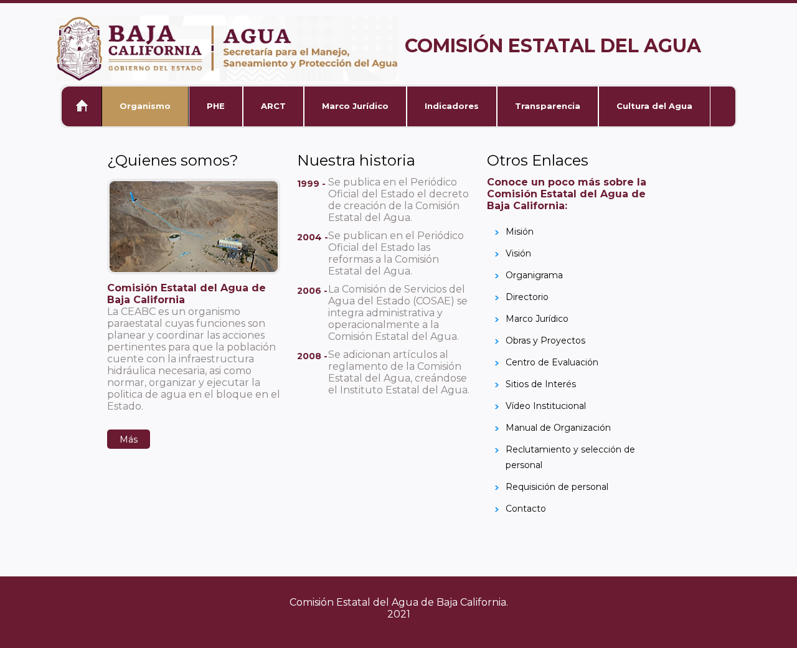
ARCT (273, 106)
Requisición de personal (557, 486)
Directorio (527, 297)
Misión (520, 231)
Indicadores (452, 106)
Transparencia (547, 106)
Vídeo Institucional (546, 405)
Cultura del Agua (654, 106)
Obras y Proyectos (545, 340)
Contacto (526, 508)
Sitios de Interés (541, 384)
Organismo (145, 106)
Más (129, 439)
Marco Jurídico (355, 106)
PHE (216, 106)
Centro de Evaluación (552, 362)
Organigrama (534, 275)
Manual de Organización (558, 427)
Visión (518, 253)
